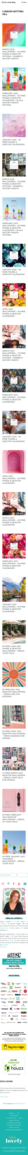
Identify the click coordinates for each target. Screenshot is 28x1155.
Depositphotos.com (19, 1103)
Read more (3, 947)
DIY (18, 1113)
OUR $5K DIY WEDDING (14, 1125)
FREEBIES (12, 1113)
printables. (5, 945)
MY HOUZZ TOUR (11, 1118)
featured (3, 928)
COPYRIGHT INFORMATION (14, 1130)
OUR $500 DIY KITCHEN (14, 1123)
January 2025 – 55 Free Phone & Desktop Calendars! (13, 272)
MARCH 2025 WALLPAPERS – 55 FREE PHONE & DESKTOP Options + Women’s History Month (14, 184)
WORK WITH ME (14, 1120)
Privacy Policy (4, 1097)
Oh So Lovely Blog (8, 2)
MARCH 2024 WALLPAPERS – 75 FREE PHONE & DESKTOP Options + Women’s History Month (14, 355)
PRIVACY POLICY (14, 1127)
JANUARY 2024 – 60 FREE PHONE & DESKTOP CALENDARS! (13, 439)
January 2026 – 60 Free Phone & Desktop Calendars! (13, 142)
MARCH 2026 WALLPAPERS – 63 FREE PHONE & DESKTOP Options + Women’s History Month (14, 54)
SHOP (20, 1118)
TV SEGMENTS (14, 1115)
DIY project (11, 940)
